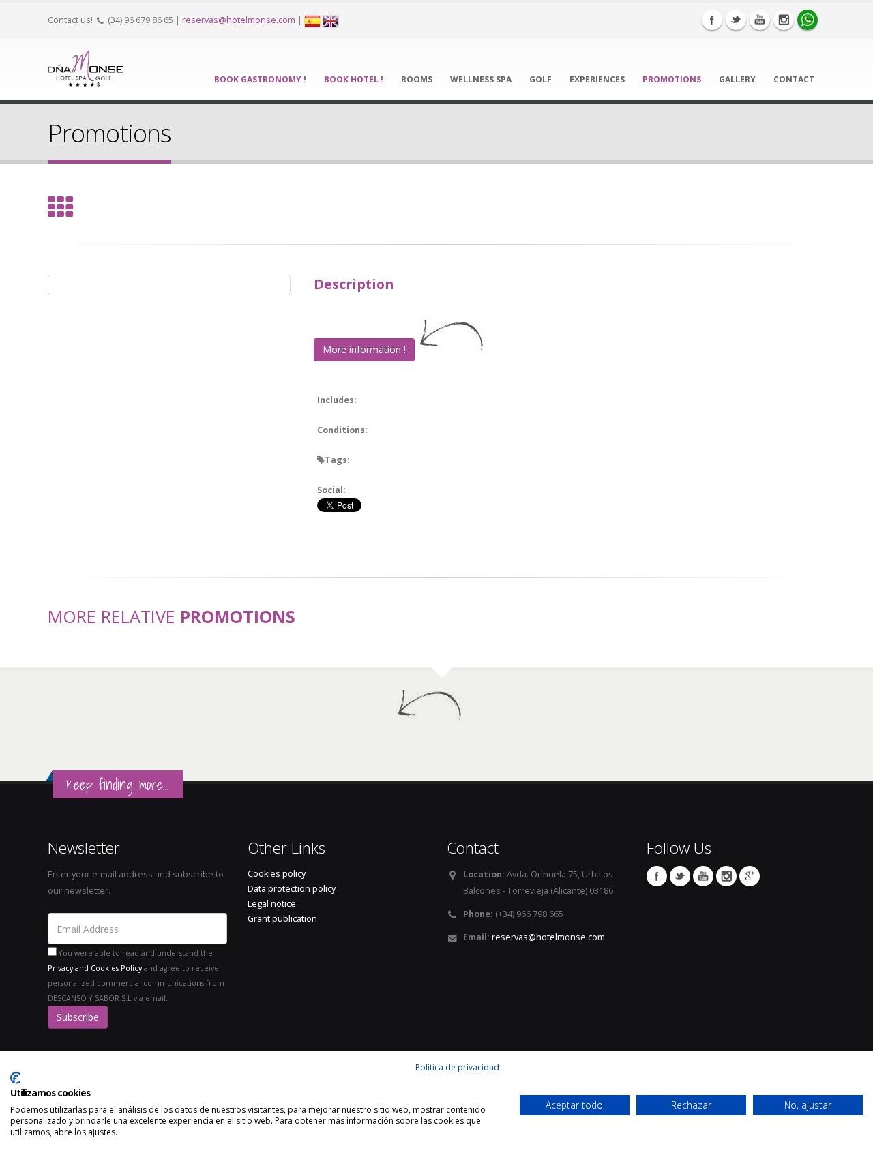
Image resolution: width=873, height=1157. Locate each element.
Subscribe (78, 1016)
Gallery (737, 79)
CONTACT (793, 79)
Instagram (783, 20)
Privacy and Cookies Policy (95, 968)
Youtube (760, 20)
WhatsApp (807, 20)
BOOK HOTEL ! (353, 79)
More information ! (364, 349)
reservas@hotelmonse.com (238, 20)
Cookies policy (277, 874)
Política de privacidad (457, 1067)
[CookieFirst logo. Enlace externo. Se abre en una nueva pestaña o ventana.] (15, 1078)
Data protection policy (292, 889)
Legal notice (272, 904)
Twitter (736, 20)
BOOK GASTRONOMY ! (260, 79)
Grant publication (282, 919)
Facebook (712, 20)
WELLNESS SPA (481, 79)
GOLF (540, 79)
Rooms (416, 79)
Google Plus (749, 876)
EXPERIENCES (597, 79)
